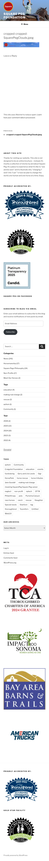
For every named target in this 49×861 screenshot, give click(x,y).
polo (20, 496)
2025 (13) (7, 426)
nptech (29, 491)
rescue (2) (8, 399)
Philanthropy (10, 496)
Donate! (7, 449)
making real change (27, 482)
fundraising (10, 474)
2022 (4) (7, 440)
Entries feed (9, 553)
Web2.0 (8, 514)
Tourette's (24, 509)
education (30, 469)
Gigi (39, 474)
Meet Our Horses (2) (12, 378)
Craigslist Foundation (14, 469)
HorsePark (9, 478)
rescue (29, 500)
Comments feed (10, 558)
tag (31, 505)
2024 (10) (7, 431)
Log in (6, 548)
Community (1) (10, 409)
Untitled (35, 509)
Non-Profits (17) (10, 373)
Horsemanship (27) (11, 363)
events (40, 469)
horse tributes (37, 478)
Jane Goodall (10, 482)
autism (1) (8, 404)
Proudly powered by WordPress (15, 855)
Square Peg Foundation (14, 15)
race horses (10, 500)
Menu (26, 24)
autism (8, 465)
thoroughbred (11, 509)
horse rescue (22, 478)
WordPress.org (10, 563)
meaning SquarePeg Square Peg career (21, 487)
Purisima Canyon (33, 496)
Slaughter (39, 500)
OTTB (37, 491)
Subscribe (10, 332)
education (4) (9, 390)
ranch (20, 500)
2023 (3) (7, 435)
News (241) (8, 359)
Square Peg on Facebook (18, 296)
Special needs (11, 505)
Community (19, 465)
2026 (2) (7, 421)
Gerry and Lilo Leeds (26, 474)
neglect (8, 491)
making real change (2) (13, 395)
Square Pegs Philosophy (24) (15, 368)
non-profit (18, 491)
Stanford (23, 505)
